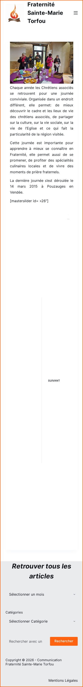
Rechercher (63, 641)
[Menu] (76, 13)
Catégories (14, 612)
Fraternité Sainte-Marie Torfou (45, 12)
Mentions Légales (63, 680)
